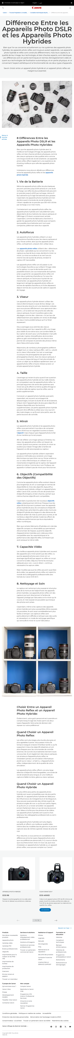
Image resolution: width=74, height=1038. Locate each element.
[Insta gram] (56, 1026)
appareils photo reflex (28, 248)
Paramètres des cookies (60, 1021)
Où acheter (45, 909)
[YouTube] (70, 1026)
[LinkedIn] (60, 1026)
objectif (20, 433)
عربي (40, 3)
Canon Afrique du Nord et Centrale (14, 1026)
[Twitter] (65, 1026)
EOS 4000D (45, 895)
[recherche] (3, 8)
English (35, 3)
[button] (18, 920)
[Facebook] (51, 1026)
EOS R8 (6, 895)
